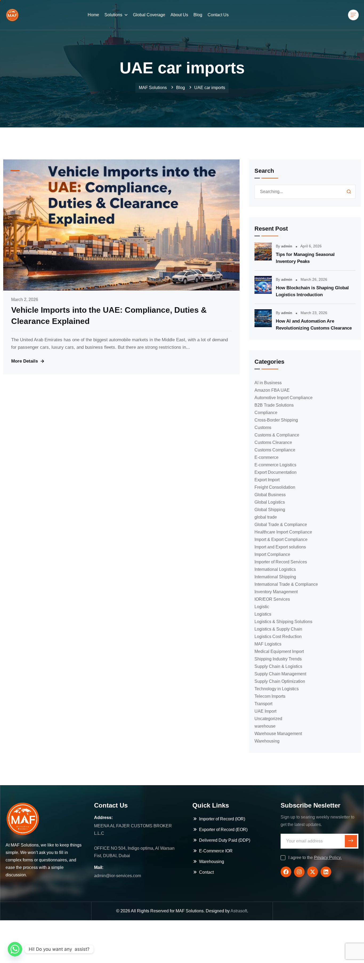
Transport (263, 703)
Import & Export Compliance (281, 539)
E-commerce (266, 457)
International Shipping (275, 577)
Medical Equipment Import (279, 651)
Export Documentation (275, 472)
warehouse (265, 726)
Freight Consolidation (274, 487)
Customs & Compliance (276, 435)
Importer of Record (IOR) (222, 819)
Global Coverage (149, 15)
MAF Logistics (267, 644)
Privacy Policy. (328, 857)
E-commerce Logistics (275, 465)
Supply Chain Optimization (279, 681)
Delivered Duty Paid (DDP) (224, 840)
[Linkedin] (326, 871)
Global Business (270, 494)
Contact (206, 872)
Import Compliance (272, 554)
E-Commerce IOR (216, 851)
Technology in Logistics (276, 689)
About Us (179, 15)
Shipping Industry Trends (278, 659)
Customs (262, 427)
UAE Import (265, 711)
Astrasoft (238, 911)
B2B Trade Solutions (274, 405)
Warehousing (267, 741)
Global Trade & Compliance (280, 524)
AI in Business (268, 382)
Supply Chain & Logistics (278, 666)
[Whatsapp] (15, 949)
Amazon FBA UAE (272, 390)
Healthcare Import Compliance (283, 532)
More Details (24, 361)
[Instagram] (299, 871)
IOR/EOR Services (272, 599)
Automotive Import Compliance (283, 397)
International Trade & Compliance (286, 584)
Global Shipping (269, 509)
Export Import (267, 480)
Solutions (113, 15)
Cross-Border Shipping (276, 420)
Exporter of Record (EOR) (223, 829)
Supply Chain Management (280, 674)
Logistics (262, 614)
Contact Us (218, 15)
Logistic (261, 606)
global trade (265, 517)
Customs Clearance (273, 442)
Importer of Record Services (280, 562)
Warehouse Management (278, 733)
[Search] (348, 192)
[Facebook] (286, 871)
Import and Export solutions (280, 547)
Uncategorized (268, 718)
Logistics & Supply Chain (278, 629)
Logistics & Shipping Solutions (283, 621)
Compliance (265, 412)
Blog (197, 15)
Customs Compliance (274, 450)
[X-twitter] (312, 871)
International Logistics (275, 569)
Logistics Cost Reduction (278, 636)
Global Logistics (269, 502)
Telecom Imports (269, 696)
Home (93, 15)
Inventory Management (276, 591)
